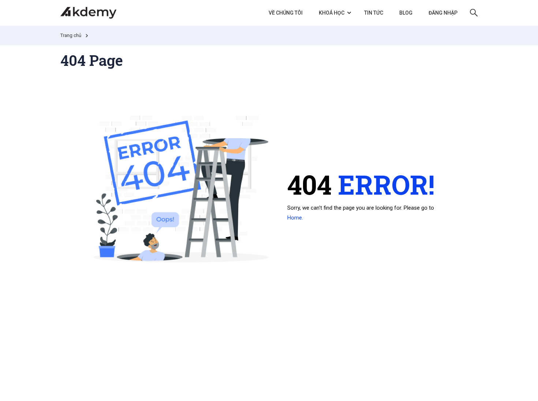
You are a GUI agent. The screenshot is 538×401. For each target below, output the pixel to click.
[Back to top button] (522, 388)
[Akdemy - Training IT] (88, 13)
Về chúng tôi (286, 13)
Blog (405, 13)
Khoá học (331, 13)
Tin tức (373, 13)
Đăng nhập (443, 13)
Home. (295, 217)
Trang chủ (70, 35)
